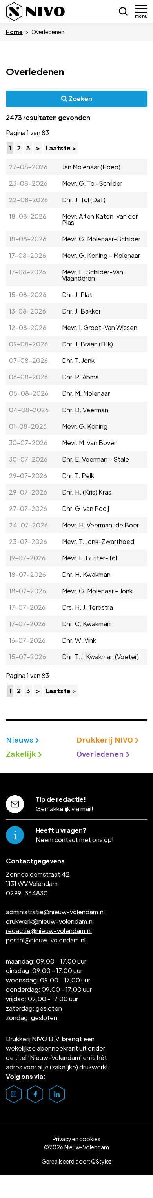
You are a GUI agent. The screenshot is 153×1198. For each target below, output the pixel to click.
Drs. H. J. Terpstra (87, 607)
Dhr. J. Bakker (81, 311)
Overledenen (35, 71)
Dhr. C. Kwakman (86, 624)
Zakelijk (22, 754)
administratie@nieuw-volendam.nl (55, 912)
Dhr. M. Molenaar (86, 393)
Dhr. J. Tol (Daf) (84, 200)
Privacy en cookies (76, 1138)
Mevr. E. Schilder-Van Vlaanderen (92, 275)
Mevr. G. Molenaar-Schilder (101, 239)
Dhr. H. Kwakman (86, 574)
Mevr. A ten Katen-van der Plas (100, 219)
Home (14, 31)
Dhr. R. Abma (80, 377)
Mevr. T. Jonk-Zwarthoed (98, 541)
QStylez (101, 1161)
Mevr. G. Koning (84, 426)
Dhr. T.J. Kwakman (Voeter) (100, 656)
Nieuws (20, 740)
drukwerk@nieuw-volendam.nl (50, 921)
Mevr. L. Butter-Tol (89, 558)
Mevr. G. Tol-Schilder (92, 183)
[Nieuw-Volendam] (35, 11)
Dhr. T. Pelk (78, 475)
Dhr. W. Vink (79, 640)
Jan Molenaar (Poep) (91, 167)
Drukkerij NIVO (105, 740)
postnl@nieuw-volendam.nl (46, 940)
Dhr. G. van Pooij (85, 508)
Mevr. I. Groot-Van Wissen (99, 327)
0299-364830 (27, 893)
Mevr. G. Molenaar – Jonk (97, 591)
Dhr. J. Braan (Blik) (87, 344)
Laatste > (61, 148)
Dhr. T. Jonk (78, 360)
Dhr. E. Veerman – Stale (95, 459)
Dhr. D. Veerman (85, 410)
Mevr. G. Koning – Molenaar (101, 255)
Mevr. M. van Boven (90, 443)
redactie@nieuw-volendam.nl (49, 930)
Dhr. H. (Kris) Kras (86, 492)
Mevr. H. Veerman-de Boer (100, 525)
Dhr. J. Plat (77, 294)
